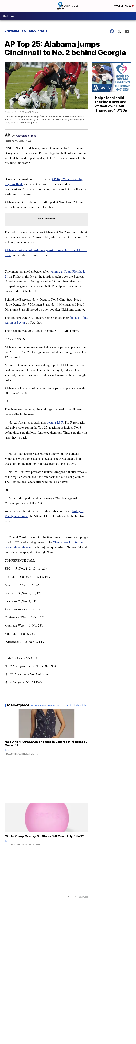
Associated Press (26, 135)
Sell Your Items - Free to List (45, 705)
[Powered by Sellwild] (83, 897)
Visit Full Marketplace (77, 705)
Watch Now (123, 5)
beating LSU (55, 422)
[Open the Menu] (5, 6)
